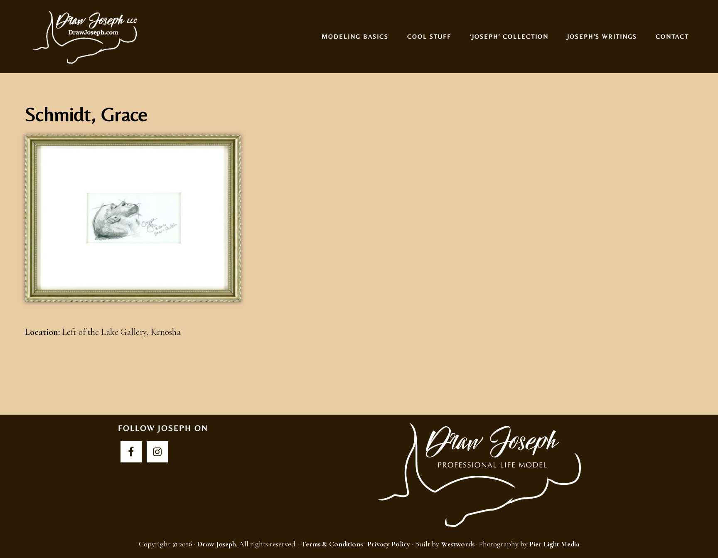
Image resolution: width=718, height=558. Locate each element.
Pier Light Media (554, 543)
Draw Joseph (87, 36)
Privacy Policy (388, 543)
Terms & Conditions (332, 543)
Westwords (458, 543)
